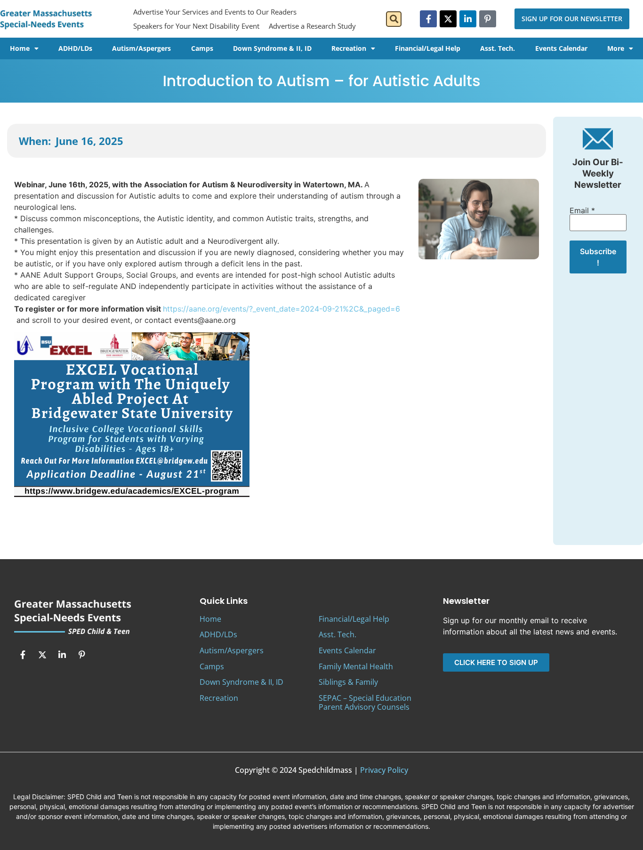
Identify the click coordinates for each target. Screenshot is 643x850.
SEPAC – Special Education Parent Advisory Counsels (365, 702)
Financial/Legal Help (427, 48)
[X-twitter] (448, 18)
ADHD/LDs (75, 48)
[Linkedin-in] (467, 18)
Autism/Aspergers (141, 48)
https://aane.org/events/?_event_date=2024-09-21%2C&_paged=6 (281, 308)
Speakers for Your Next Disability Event (196, 26)
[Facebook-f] (428, 18)
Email (582, 210)
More (615, 48)
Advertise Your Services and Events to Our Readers (215, 11)
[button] (394, 19)
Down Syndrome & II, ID (272, 48)
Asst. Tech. (497, 48)
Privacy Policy (384, 770)
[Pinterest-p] (487, 18)
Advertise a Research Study (312, 26)
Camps (202, 48)
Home (20, 48)
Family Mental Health (356, 666)
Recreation (348, 48)
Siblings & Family (348, 682)
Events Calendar (561, 48)
